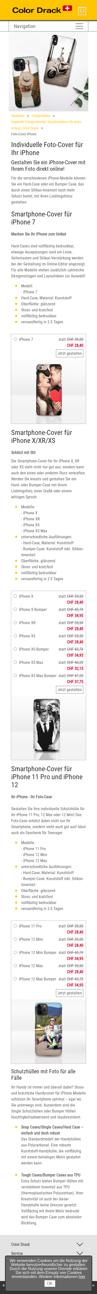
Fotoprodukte (41, 116)
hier (82, 1277)
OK (50, 1283)
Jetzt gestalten (69, 353)
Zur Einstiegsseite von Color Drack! (37, 4)
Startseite (17, 116)
